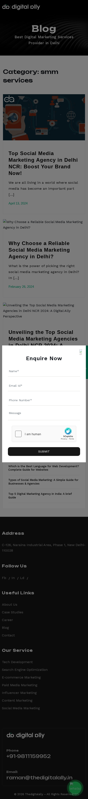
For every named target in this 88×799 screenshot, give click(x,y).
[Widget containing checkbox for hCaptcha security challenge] (44, 434)
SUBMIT (44, 451)
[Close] (81, 350)
